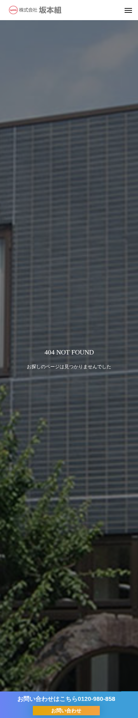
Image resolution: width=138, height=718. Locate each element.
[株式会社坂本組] (35, 10)
